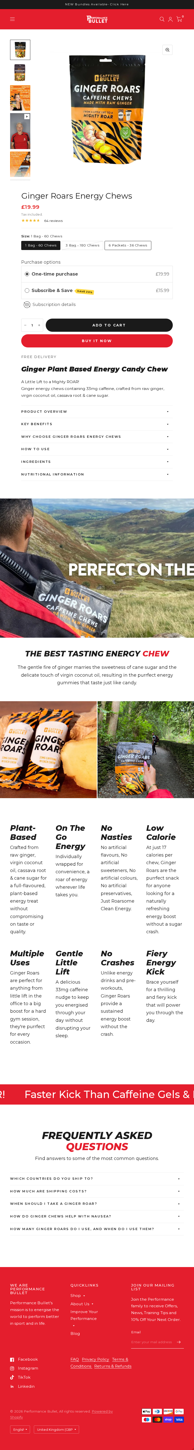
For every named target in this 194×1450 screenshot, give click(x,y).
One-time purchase (55, 274)
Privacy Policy (95, 1359)
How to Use (35, 449)
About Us (79, 1303)
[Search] (162, 19)
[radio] (27, 274)
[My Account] (170, 19)
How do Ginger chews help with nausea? (60, 1216)
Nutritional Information (52, 474)
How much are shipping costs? (48, 1191)
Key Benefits (37, 424)
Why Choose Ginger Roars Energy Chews (71, 437)
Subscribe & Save (62, 291)
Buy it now (97, 341)
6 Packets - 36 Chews (128, 245)
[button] (192, 1448)
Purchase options (41, 262)
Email (136, 1332)
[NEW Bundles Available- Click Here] (97, 4)
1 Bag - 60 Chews (40, 245)
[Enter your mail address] (179, 1342)
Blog (75, 1333)
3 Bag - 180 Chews (82, 245)
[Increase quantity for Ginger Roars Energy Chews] (39, 325)
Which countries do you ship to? (51, 1178)
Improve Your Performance (84, 1315)
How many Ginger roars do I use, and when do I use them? (82, 1229)
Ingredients (36, 462)
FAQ (74, 1359)
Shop (75, 1295)
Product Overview (44, 411)
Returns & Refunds (112, 1366)
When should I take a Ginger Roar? (53, 1204)
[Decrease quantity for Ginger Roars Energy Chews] (25, 325)
